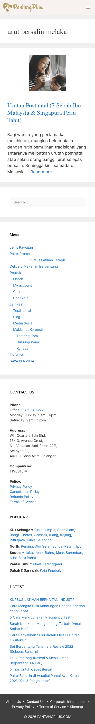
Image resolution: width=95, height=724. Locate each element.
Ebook (18, 279)
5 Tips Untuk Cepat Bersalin (32, 669)
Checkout (20, 298)
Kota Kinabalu (51, 570)
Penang (27, 546)
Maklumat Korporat (28, 329)
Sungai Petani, (64, 546)
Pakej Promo (20, 254)
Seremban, (74, 552)
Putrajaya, (18, 540)
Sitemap (76, 707)
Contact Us (35, 701)
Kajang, (66, 535)
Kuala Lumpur (44, 530)
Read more (41, 171)
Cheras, (27, 535)
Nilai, (14, 558)
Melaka (27, 552)
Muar (60, 552)
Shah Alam (65, 530)
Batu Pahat (27, 558)
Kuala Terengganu (47, 564)
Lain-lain (16, 304)
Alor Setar (42, 546)
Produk (15, 272)
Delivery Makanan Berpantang (34, 266)
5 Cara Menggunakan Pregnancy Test (40, 617)
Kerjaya (22, 348)
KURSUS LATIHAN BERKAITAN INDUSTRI (43, 599)
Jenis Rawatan (21, 247)
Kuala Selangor (39, 540)
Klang (53, 535)
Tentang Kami (27, 336)
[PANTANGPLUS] (24, 7)
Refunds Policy (21, 497)
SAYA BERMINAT (23, 361)
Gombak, (41, 535)
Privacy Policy (21, 486)
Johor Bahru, (45, 552)
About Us (13, 701)
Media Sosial (23, 323)
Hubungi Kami (28, 342)
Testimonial (22, 310)
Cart (16, 291)
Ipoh (79, 546)
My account (22, 285)
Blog (16, 317)
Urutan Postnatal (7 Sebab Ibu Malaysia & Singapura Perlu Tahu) (44, 112)
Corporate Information (67, 701)
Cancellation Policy (25, 491)
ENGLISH (17, 355)
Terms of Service (23, 502)
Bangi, (15, 535)
